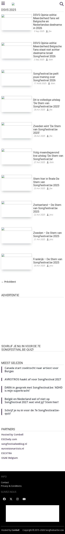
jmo (51, 214)
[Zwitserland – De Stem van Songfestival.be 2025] (16, 203)
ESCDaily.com (9, 439)
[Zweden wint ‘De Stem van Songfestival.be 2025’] (16, 124)
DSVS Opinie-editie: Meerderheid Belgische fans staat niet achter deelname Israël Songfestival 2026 (47, 49)
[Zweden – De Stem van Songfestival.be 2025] (16, 229)
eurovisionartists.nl (12, 448)
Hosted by (12, 434)
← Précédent (8, 281)
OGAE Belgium (9, 457)
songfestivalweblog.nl (14, 443)
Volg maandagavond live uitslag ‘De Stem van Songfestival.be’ (48, 156)
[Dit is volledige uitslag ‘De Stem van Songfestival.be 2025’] (16, 98)
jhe (50, 31)
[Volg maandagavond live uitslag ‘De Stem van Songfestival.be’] (16, 151)
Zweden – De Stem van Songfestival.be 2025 (47, 234)
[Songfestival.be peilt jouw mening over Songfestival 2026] (16, 72)
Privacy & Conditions (11, 485)
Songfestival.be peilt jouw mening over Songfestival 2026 (45, 77)
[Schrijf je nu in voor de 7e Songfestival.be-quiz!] (32, 355)
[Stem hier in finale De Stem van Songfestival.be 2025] (16, 177)
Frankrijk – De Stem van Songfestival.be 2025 (47, 261)
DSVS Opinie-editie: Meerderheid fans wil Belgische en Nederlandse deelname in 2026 (47, 21)
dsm (51, 59)
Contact (5, 482)
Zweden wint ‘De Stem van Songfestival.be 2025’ (47, 129)
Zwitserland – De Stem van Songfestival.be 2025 (47, 208)
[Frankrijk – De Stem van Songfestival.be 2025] (16, 256)
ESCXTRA (6, 453)
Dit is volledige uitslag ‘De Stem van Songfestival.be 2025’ (46, 103)
